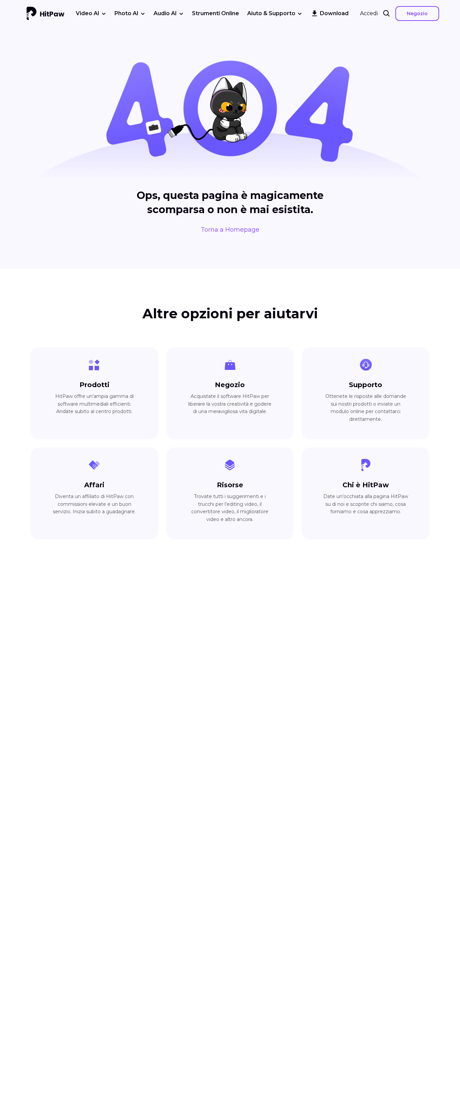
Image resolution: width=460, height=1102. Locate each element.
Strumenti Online (215, 13)
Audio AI (165, 13)
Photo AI (126, 13)
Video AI (87, 13)
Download (334, 13)
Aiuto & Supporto (271, 13)
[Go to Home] (45, 13)
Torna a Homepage (230, 229)
